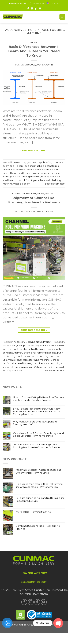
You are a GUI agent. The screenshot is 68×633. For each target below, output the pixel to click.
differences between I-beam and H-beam (26, 169)
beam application (41, 162)
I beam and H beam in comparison (29, 173)
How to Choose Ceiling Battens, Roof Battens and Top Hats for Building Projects (38, 398)
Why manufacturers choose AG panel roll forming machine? (36, 423)
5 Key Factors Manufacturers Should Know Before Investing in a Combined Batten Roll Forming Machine (37, 411)
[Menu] (62, 17)
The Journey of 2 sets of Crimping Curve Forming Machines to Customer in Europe (36, 446)
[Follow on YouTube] (40, 8)
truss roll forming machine (30, 180)
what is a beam (21, 183)
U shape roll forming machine (26, 363)
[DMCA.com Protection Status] (21, 614)
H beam (54, 169)
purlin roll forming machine (25, 176)
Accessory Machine (24, 193)
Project (51, 193)
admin (49, 65)
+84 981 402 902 (38, 3)
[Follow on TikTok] (36, 8)
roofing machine (50, 176)
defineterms (52, 166)
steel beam (9, 180)
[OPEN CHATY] (58, 623)
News (34, 42)
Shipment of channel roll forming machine (26, 360)
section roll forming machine (43, 356)
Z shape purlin (42, 367)
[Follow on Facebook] (28, 8)
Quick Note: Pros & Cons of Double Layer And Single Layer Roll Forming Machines (38, 434)
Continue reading (34, 150)
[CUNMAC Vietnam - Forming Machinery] (13, 16)
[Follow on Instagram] (32, 8)
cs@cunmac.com (19, 3)
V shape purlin (51, 363)
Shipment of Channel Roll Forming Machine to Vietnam (34, 200)
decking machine (34, 166)
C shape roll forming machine (33, 345)
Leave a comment (55, 183)
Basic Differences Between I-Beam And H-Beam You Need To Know (34, 51)
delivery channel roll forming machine (35, 352)
